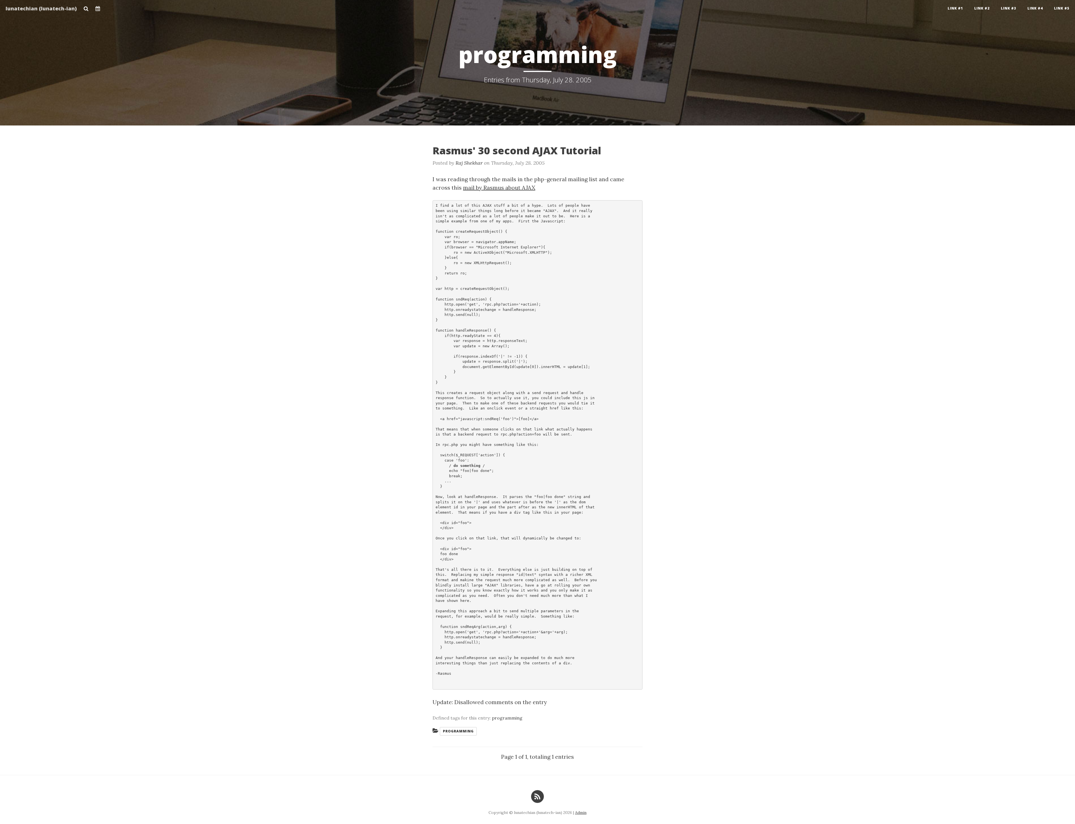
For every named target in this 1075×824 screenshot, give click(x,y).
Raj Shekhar (469, 163)
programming (507, 718)
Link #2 (982, 8)
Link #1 (955, 8)
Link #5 (1061, 8)
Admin (580, 812)
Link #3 (1008, 8)
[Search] (86, 7)
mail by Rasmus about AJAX (499, 187)
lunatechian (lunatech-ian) (41, 8)
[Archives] (98, 7)
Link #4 (1035, 8)
